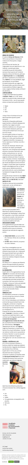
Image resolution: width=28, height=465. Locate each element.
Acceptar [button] (11, 461)
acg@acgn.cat (6, 437)
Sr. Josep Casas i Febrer (14, 23)
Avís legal (5, 446)
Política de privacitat (8, 450)
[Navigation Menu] (26, 3)
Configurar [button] (4, 461)
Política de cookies (7, 448)
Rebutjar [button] (17, 461)
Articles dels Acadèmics (14, 10)
